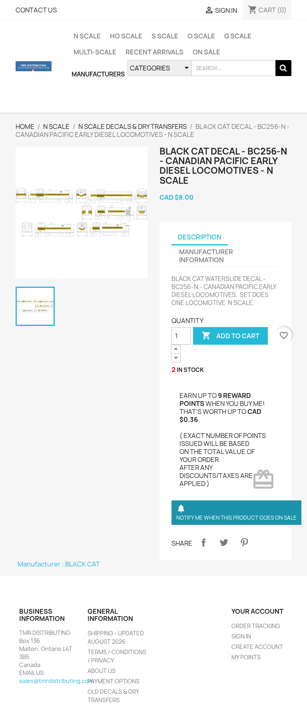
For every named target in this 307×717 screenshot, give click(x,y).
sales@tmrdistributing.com (56, 681)
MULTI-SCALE (95, 52)
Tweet (224, 542)
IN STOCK (190, 370)
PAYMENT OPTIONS (114, 681)
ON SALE (206, 52)
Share (203, 542)
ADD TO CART (230, 335)
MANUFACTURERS (98, 74)
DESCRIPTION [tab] (199, 237)
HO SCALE (126, 36)
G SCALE (237, 36)
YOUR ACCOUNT (257, 611)
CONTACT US (36, 10)
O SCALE (201, 36)
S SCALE (165, 36)
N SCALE (87, 36)
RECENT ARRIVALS (154, 52)
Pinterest (244, 542)
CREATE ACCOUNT (257, 647)
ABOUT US (102, 671)
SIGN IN (241, 636)
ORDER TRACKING (255, 626)
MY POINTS (246, 657)
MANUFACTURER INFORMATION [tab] (206, 255)
